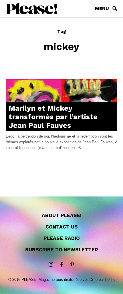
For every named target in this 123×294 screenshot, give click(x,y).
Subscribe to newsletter (61, 250)
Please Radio (61, 238)
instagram (50, 265)
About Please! (62, 215)
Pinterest (72, 265)
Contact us (61, 227)
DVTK (110, 279)
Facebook (61, 265)
